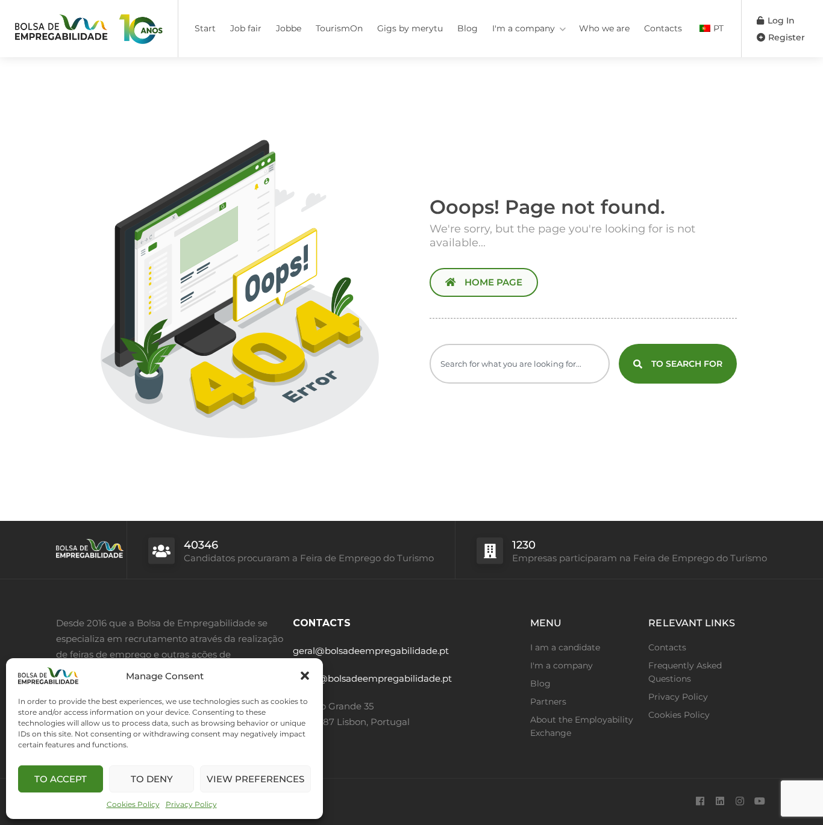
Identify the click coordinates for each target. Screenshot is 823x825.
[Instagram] (739, 801)
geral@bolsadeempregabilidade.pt (371, 650)
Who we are (604, 28)
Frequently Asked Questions (685, 672)
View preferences (255, 779)
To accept (60, 779)
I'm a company (523, 28)
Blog (467, 28)
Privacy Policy (191, 804)
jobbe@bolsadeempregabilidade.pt (372, 678)
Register (785, 37)
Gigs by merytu (410, 28)
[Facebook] (699, 801)
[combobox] (520, 364)
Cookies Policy (133, 804)
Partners (548, 701)
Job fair (245, 28)
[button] (305, 676)
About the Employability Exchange (581, 726)
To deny (152, 779)
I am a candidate (565, 647)
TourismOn (339, 28)
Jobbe (288, 28)
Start (205, 28)
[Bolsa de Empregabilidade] (89, 27)
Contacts (663, 28)
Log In (780, 20)
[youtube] (759, 801)
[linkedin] (719, 801)
